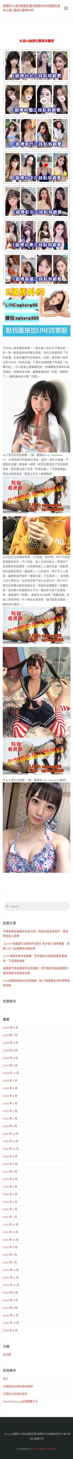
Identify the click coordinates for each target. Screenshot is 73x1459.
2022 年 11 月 (10, 1141)
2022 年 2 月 (10, 1209)
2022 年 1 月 (10, 1216)
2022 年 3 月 (10, 1201)
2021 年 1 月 (10, 1262)
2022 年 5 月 (10, 1186)
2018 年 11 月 (10, 1315)
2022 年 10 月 (11, 1148)
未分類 (7, 1354)
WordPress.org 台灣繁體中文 (20, 1401)
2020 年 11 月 (11, 1277)
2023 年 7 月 (10, 1080)
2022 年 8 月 (10, 1163)
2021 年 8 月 (10, 1247)
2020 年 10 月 (11, 1284)
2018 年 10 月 (11, 1322)
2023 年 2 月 (10, 1118)
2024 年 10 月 (11, 1073)
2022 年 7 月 (10, 1171)
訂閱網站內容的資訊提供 (18, 1386)
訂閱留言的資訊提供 (15, 1393)
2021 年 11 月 (10, 1232)
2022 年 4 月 (10, 1194)
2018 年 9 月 (10, 1330)
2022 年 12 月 (10, 1133)
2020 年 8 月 (10, 1300)
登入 (5, 1378)
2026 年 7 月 (10, 1035)
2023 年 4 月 (10, 1103)
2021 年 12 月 (10, 1224)
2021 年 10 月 (11, 1239)
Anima (35, 1448)
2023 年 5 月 (10, 1095)
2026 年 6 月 (10, 1042)
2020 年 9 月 (10, 1292)
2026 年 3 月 (10, 1065)
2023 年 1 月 (10, 1126)
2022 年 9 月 (10, 1156)
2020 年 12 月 (11, 1269)
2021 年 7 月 (10, 1254)
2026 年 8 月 (10, 1027)
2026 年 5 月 (10, 1050)
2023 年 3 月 (10, 1110)
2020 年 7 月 (10, 1307)
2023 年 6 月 (10, 1088)
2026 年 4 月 (10, 1058)
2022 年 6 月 (10, 1179)
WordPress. (49, 1448)
